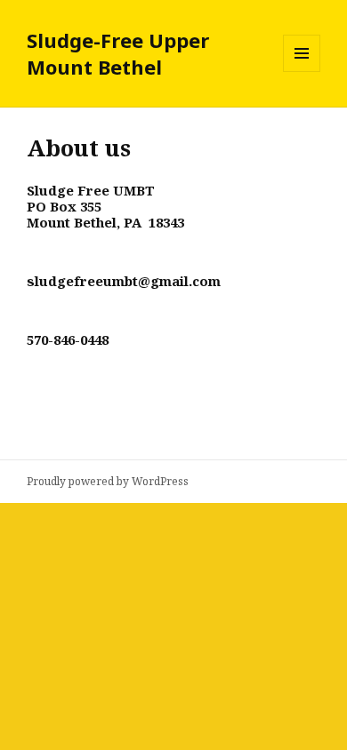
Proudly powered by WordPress (108, 481)
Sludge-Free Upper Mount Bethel (118, 53)
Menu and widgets (302, 71)
